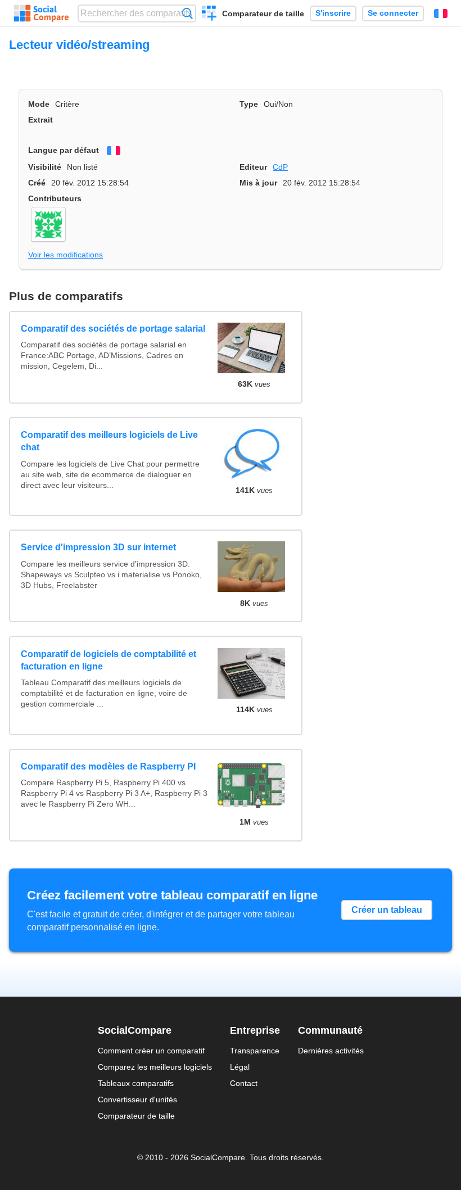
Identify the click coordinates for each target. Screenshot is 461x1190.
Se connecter (393, 13)
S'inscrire (333, 13)
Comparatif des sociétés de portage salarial (113, 328)
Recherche (187, 13)
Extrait (40, 119)
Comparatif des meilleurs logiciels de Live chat (109, 441)
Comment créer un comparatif (151, 1050)
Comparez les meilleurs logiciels (155, 1066)
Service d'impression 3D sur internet (98, 547)
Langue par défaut (63, 150)
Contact (243, 1083)
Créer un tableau (386, 910)
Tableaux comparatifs (136, 1083)
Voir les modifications (65, 254)
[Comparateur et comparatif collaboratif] (41, 13)
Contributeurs (55, 198)
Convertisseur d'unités (137, 1099)
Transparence (254, 1050)
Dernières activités (331, 1050)
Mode (38, 103)
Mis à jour (258, 182)
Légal (240, 1066)
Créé (37, 182)
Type (248, 103)
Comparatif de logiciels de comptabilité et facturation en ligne (108, 660)
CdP (280, 166)
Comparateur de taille (263, 13)
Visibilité (44, 166)
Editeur (253, 166)
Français (441, 13)
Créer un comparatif (209, 14)
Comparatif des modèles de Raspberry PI (108, 766)
